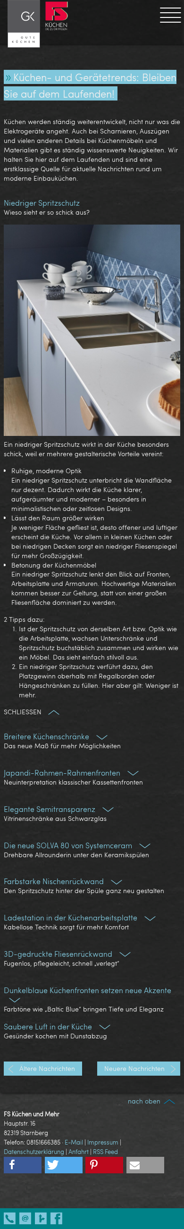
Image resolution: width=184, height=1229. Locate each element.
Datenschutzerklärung (34, 1151)
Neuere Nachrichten (135, 1068)
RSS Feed (105, 1151)
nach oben (145, 1100)
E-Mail (74, 1142)
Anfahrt (78, 1151)
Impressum (102, 1142)
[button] (23, 1165)
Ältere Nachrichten (46, 1068)
